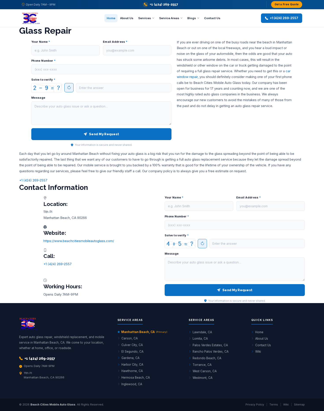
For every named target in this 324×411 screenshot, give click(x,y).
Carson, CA (129, 338)
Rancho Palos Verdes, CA (211, 351)
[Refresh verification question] (69, 87)
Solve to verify (43, 79)
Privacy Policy (255, 404)
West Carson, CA (205, 371)
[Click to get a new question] (46, 87)
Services (144, 18)
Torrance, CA (202, 365)
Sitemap (299, 404)
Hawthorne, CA (132, 371)
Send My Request (104, 134)
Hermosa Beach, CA (135, 377)
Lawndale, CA (202, 332)
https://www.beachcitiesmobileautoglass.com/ (78, 241)
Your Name (40, 41)
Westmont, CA (202, 378)
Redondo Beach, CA (207, 358)
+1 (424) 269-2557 (33, 180)
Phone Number (43, 60)
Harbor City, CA (132, 364)
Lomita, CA (200, 338)
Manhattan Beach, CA (144, 332)
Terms (273, 404)
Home (111, 18)
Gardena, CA (130, 358)
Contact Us (212, 18)
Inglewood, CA (131, 384)
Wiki (258, 351)
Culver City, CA (132, 345)
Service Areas (169, 18)
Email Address (115, 41)
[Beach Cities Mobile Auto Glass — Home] (44, 18)
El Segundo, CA (132, 351)
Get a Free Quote (287, 4)
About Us (126, 18)
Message (38, 97)
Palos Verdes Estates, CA (210, 345)
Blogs (191, 18)
